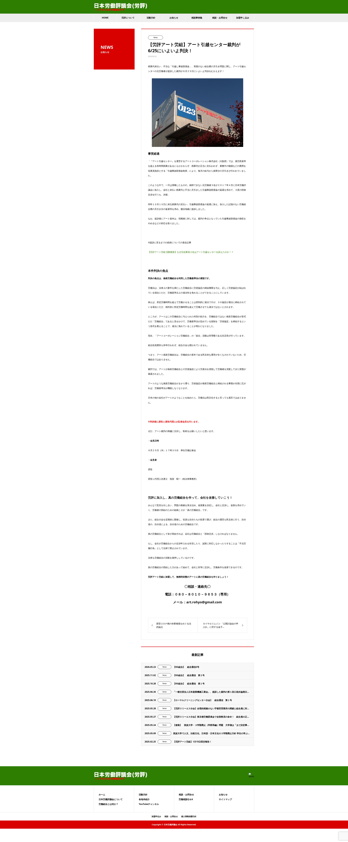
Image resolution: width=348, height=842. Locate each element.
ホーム (102, 794)
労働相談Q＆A (186, 799)
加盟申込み (156, 816)
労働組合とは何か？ (108, 804)
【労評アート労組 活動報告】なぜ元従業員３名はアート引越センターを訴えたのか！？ (190, 252)
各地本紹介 (144, 799)
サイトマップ (225, 799)
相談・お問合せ (219, 17)
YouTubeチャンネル (149, 804)
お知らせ (174, 17)
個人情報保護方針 (188, 816)
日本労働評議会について (111, 799)
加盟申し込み (242, 17)
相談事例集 (196, 17)
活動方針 (151, 17)
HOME (105, 17)
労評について (128, 17)
